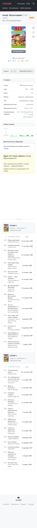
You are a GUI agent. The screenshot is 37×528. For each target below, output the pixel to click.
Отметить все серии (15, 230)
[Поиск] (34, 4)
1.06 (5, 408)
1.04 (5, 393)
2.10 (5, 315)
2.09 (5, 305)
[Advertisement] (18, 196)
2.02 (5, 245)
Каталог (5, 8)
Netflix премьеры (25, 8)
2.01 (5, 240)
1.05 (5, 400)
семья (31, 100)
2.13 (5, 342)
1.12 (5, 452)
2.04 (5, 263)
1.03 (5, 386)
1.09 (5, 437)
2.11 (5, 326)
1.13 (5, 462)
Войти (28, 3)
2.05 (5, 271)
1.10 (5, 442)
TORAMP (7, 3)
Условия (23, 504)
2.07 (5, 285)
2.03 (5, 250)
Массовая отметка (25, 71)
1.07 (5, 419)
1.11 (5, 447)
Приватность (15, 504)
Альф (6, 148)
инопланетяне (24, 100)
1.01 (5, 370)
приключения (29, 97)
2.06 (5, 276)
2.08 (5, 294)
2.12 (5, 333)
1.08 (5, 428)
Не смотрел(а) (18, 51)
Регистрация (21, 3)
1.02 (5, 377)
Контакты (6, 504)
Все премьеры (14, 8)
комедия (21, 97)
